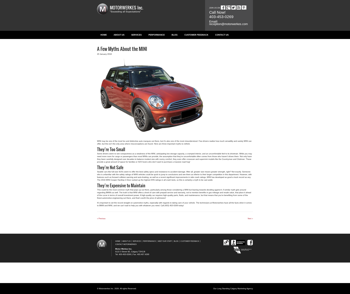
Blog (175, 35)
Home (103, 35)
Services (136, 35)
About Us (119, 35)
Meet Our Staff (165, 241)
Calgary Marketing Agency (241, 288)
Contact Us (222, 35)
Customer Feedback (196, 35)
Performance (156, 35)
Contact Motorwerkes (126, 244)
